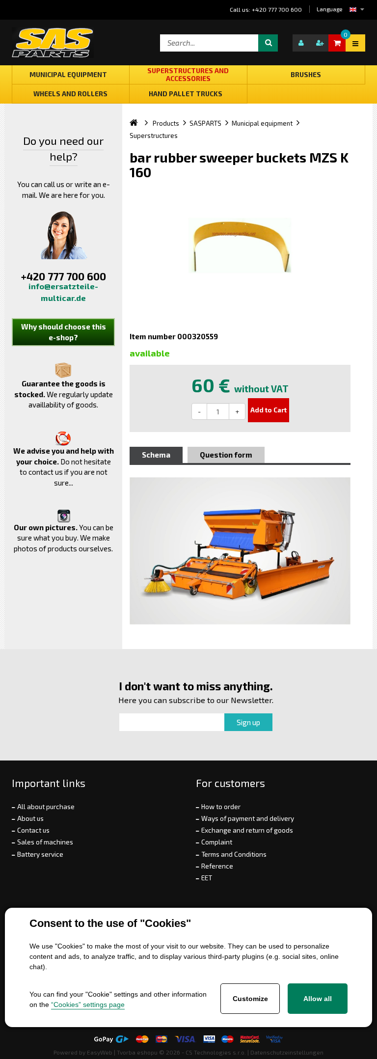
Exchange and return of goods (247, 830)
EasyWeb (99, 1052)
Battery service (40, 854)
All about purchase (46, 807)
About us (30, 818)
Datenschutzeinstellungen (286, 1052)
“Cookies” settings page (88, 1004)
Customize (250, 999)
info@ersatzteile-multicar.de (63, 291)
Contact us (33, 830)
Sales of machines (45, 842)
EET (206, 878)
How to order (221, 807)
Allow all (317, 999)
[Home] (141, 123)
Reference (217, 866)
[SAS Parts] (53, 42)
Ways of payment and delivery (247, 818)
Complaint (216, 842)
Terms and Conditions (234, 854)
